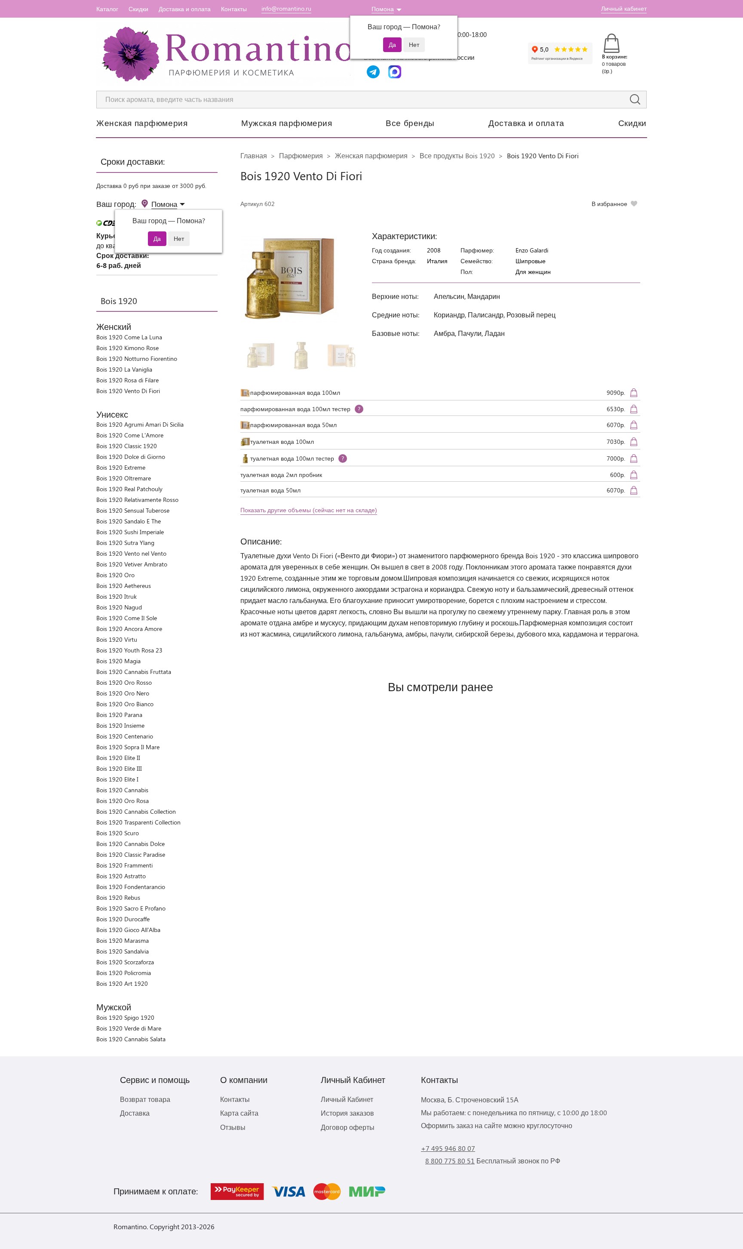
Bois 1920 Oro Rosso (124, 682)
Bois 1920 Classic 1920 (126, 446)
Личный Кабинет (347, 1099)
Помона (383, 9)
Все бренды (410, 122)
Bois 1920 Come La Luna (129, 337)
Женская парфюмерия (141, 122)
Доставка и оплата (185, 9)
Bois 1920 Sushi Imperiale (130, 532)
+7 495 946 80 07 (448, 1148)
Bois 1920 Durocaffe (123, 919)
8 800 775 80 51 (450, 1160)
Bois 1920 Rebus (118, 897)
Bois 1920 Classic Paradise (130, 854)
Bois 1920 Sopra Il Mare (128, 747)
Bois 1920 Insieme (120, 725)
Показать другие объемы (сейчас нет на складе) (308, 510)
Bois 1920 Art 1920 (122, 983)
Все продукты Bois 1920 (457, 155)
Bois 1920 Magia (118, 661)
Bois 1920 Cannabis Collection (136, 811)
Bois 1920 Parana (119, 715)
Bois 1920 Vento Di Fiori (128, 391)
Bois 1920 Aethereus (123, 585)
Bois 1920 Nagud (119, 607)
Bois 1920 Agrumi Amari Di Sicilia (140, 424)
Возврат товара (145, 1099)
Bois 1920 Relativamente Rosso (137, 499)
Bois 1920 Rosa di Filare (127, 380)
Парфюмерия (301, 155)
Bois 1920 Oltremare (123, 478)
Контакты (234, 9)
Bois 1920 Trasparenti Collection (138, 822)
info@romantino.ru (286, 8)
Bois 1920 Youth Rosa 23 (129, 650)
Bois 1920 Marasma (122, 940)
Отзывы (233, 1127)
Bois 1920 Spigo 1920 (125, 1017)
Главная (253, 155)
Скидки (138, 9)
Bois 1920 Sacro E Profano (131, 908)
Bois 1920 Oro (115, 575)
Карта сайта (239, 1112)
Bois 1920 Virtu (116, 639)
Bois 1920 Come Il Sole (126, 618)
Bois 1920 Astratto (121, 876)
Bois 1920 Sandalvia (122, 951)
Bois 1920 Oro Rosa (122, 801)
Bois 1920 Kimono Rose (127, 348)
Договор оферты (348, 1127)
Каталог (107, 9)
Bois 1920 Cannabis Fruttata (133, 672)
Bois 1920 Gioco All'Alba (128, 930)
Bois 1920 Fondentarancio (130, 887)
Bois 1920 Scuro (117, 833)
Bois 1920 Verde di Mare (128, 1028)
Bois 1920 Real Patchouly (129, 489)
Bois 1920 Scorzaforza (125, 962)
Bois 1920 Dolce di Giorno (130, 456)
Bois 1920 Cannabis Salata (131, 1039)
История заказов (347, 1112)
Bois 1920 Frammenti (124, 865)
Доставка (135, 1112)
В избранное (609, 204)
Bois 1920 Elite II (118, 758)
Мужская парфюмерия (286, 122)
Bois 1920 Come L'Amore (129, 435)
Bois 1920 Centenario (124, 736)
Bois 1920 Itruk (116, 596)
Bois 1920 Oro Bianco (125, 704)
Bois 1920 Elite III (119, 768)
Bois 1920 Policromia (123, 973)
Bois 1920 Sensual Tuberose (132, 510)
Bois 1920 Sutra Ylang (125, 542)
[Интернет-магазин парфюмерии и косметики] (225, 54)
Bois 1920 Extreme (120, 467)
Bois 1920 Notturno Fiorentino (136, 358)
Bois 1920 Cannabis (122, 790)
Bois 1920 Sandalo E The (128, 521)
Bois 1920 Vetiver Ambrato (131, 564)
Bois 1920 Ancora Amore (129, 628)
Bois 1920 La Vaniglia (124, 369)
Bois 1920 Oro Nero (122, 693)
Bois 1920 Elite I (117, 779)
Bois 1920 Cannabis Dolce (130, 844)
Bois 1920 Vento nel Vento (131, 553)
